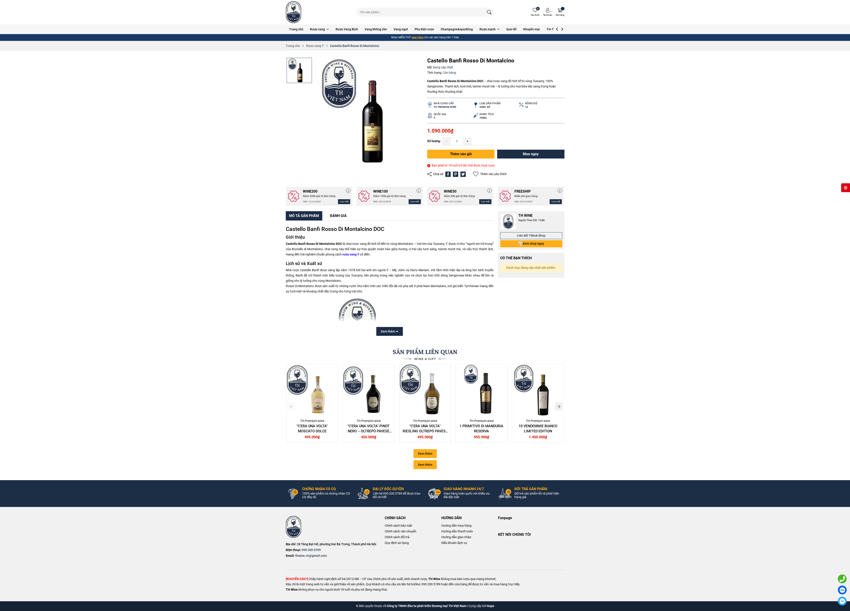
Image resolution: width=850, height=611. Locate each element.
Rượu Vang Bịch (347, 29)
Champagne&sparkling (457, 29)
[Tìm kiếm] (489, 12)
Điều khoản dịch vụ (454, 543)
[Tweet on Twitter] (463, 174)
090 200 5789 (311, 550)
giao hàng (417, 37)
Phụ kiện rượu (424, 29)
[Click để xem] (369, 111)
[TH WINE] (293, 527)
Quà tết (511, 29)
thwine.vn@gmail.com (311, 555)
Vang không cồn (376, 29)
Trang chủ (296, 29)
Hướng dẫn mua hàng (456, 525)
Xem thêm (425, 453)
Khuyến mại (531, 29)
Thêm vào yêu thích (493, 174)
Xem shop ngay (533, 243)
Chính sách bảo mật (398, 525)
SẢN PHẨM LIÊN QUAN (425, 352)
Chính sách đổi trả (397, 537)
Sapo (490, 606)
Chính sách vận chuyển (400, 531)
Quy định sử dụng (397, 543)
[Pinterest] (455, 174)
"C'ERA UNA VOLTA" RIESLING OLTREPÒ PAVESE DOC (425, 431)
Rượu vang (318, 29)
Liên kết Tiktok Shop (531, 235)
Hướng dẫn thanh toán (457, 531)
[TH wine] (293, 12)
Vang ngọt (401, 29)
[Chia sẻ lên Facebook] (448, 174)
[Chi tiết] (348, 190)
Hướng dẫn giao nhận (456, 537)
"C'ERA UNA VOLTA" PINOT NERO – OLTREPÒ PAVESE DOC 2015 (369, 431)
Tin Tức (552, 29)
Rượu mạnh (487, 29)
